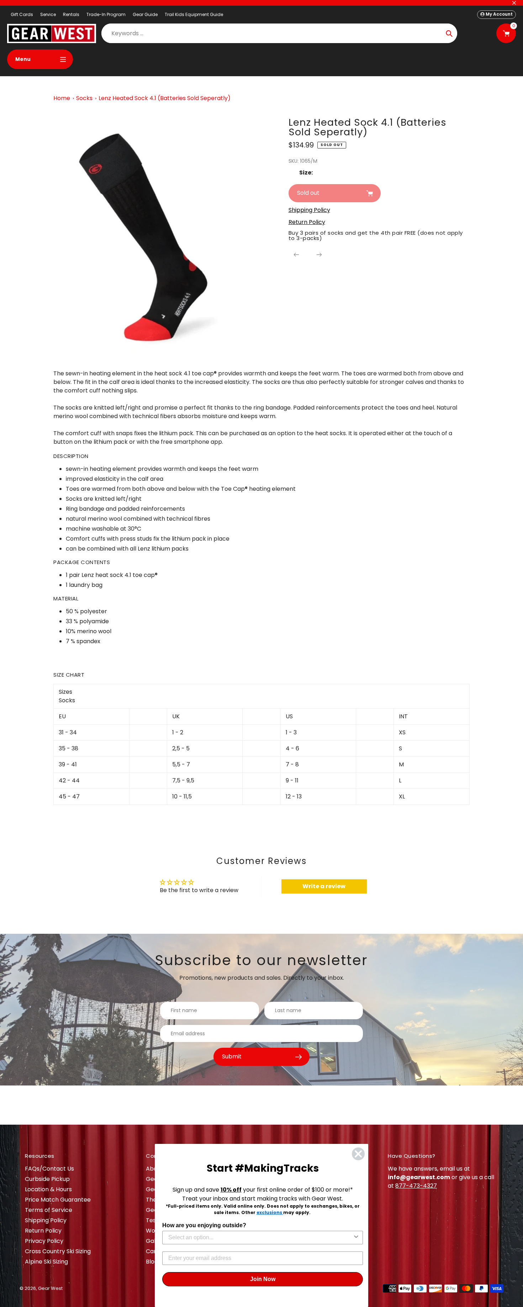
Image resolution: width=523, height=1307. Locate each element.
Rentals (71, 14)
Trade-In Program (106, 14)
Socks (84, 98)
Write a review (323, 886)
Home (61, 98)
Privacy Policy (44, 1241)
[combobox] (260, 1237)
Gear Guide (145, 14)
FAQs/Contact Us (49, 1169)
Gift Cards (22, 14)
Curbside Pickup (47, 1179)
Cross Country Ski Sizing (58, 1251)
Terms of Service (48, 1210)
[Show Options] (356, 1237)
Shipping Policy (46, 1220)
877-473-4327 (416, 1186)
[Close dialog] (358, 1154)
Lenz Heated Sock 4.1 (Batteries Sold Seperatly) (165, 98)
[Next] (319, 254)
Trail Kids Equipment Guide (194, 14)
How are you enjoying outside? (204, 1225)
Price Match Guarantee (58, 1200)
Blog (152, 1261)
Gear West (50, 1288)
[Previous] (296, 254)
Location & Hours (48, 1189)
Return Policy (43, 1231)
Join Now (262, 1279)
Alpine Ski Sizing (46, 1261)
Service (48, 14)
